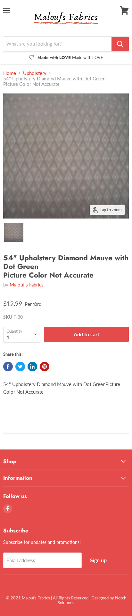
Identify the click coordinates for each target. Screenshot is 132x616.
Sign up (98, 560)
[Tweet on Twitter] (20, 366)
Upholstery (34, 73)
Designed (100, 597)
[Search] (120, 44)
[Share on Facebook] (8, 366)
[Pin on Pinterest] (44, 366)
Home (9, 73)
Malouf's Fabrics (27, 284)
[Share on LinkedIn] (32, 366)
